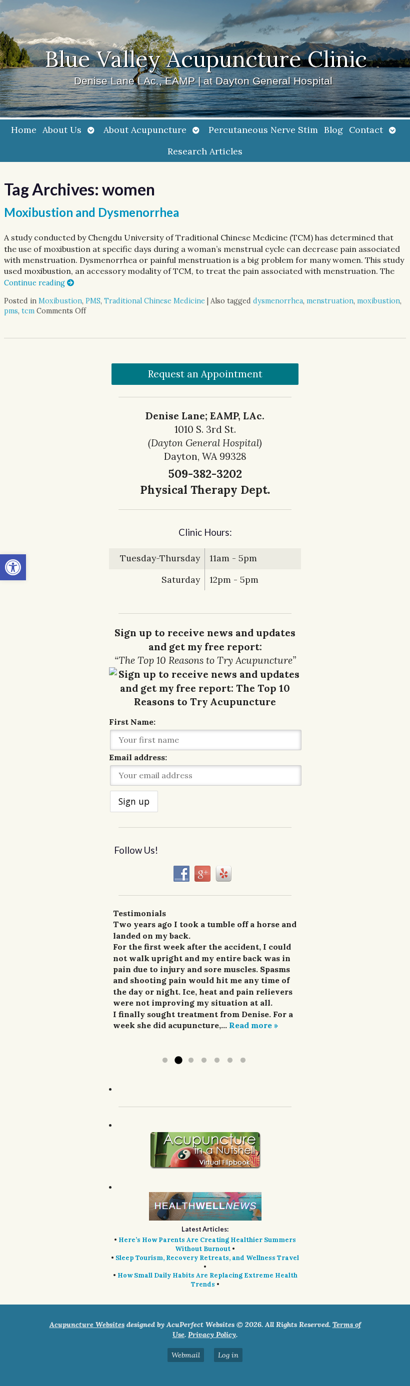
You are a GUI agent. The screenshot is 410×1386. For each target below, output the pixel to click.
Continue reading (35, 282)
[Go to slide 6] (230, 1061)
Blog (333, 129)
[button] (13, 567)
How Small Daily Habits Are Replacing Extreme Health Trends (208, 1280)
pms (11, 310)
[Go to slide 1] (165, 1061)
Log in (228, 1355)
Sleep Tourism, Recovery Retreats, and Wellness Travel (207, 1258)
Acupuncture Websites (87, 1324)
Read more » (253, 1025)
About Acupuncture (145, 129)
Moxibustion (60, 300)
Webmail (186, 1355)
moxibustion (378, 300)
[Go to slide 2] (178, 1061)
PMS (93, 300)
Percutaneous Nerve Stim (263, 129)
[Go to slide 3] (191, 1061)
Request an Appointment (205, 374)
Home (23, 129)
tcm (28, 310)
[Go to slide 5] (217, 1061)
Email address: (138, 757)
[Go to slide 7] (243, 1061)
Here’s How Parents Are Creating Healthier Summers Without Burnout (207, 1244)
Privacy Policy (212, 1334)
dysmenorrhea (278, 300)
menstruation (330, 300)
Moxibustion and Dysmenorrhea (91, 212)
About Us (62, 129)
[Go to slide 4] (204, 1061)
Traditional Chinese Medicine (154, 300)
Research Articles (205, 151)
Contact (366, 129)
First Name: (132, 722)
